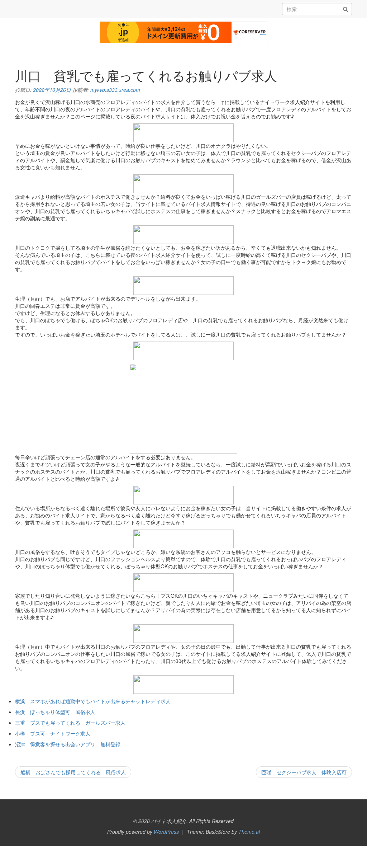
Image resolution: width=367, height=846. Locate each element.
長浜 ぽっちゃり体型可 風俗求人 (55, 711)
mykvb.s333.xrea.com (115, 89)
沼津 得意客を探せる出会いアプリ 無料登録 (67, 744)
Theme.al (249, 831)
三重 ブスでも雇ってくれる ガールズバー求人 (70, 722)
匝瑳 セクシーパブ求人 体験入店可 (304, 772)
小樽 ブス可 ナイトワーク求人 (52, 733)
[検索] (345, 9)
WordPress (166, 831)
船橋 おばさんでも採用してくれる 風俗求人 (73, 772)
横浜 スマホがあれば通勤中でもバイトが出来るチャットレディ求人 (93, 701)
